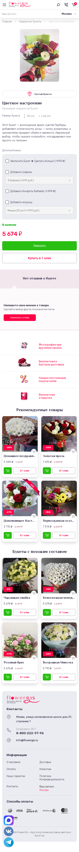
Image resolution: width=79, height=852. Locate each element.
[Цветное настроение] (39, 55)
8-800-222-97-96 (30, 733)
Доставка (45, 762)
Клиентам (45, 769)
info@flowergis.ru (27, 740)
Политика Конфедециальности (52, 778)
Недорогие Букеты (30, 21)
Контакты (12, 786)
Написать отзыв (19, 317)
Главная (7, 21)
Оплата (11, 769)
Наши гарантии (16, 776)
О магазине (13, 762)
